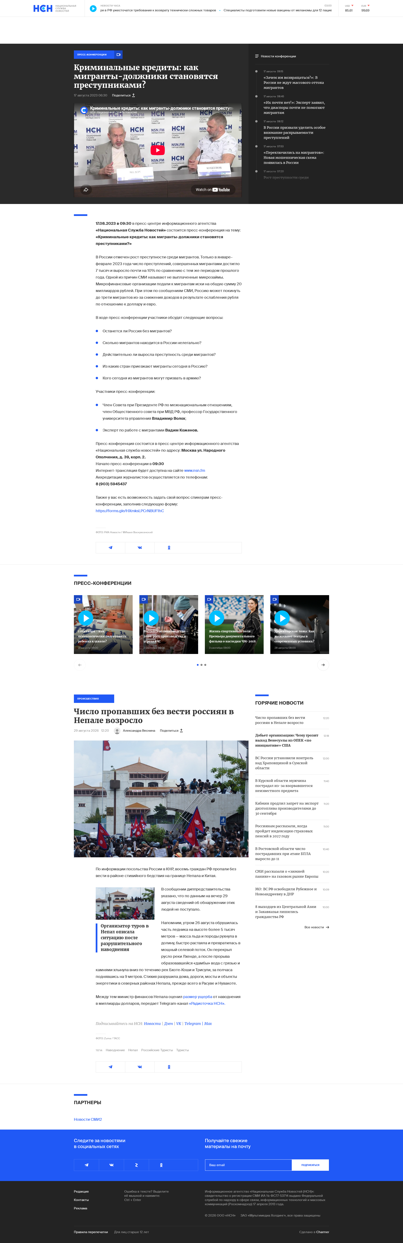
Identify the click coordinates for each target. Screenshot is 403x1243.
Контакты (81, 1200)
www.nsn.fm (194, 470)
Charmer (322, 1232)
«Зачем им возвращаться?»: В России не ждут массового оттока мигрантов (294, 82)
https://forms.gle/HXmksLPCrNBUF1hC (130, 510)
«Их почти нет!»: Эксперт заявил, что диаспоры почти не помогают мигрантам (294, 107)
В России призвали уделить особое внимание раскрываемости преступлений (295, 132)
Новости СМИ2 (88, 1119)
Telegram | (194, 1023)
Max (208, 1023)
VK (178, 1023)
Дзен (168, 1023)
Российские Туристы (157, 1050)
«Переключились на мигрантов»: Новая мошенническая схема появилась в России (294, 157)
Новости (152, 1023)
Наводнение (115, 1050)
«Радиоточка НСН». (207, 1003)
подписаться (310, 1165)
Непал (133, 1050)
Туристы (182, 1050)
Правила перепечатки (91, 1232)
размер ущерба (198, 996)
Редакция (81, 1191)
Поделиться (121, 95)
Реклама (80, 1208)
